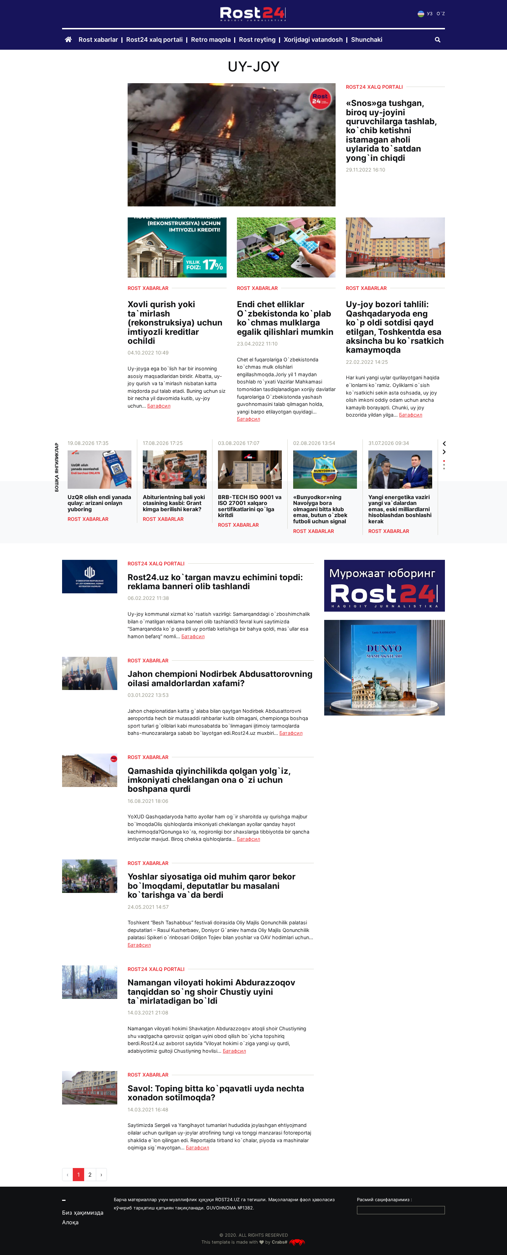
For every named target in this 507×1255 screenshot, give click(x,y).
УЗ (429, 14)
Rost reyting (257, 39)
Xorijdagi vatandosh (313, 39)
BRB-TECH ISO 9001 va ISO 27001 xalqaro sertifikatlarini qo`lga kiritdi (249, 506)
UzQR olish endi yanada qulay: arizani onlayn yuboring (99, 503)
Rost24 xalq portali (154, 39)
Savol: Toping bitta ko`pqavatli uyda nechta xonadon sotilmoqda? (216, 1093)
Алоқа (70, 1222)
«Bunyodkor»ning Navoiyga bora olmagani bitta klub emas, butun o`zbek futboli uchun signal (320, 509)
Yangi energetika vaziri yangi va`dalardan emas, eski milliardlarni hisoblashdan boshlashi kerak (399, 509)
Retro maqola (211, 39)
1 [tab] (444, 461)
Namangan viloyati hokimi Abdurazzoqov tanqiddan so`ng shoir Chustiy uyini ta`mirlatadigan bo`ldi (211, 991)
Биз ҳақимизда (82, 1212)
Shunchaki (366, 39)
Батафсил (158, 406)
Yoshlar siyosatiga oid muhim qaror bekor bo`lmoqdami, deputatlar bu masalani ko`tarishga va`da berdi (212, 885)
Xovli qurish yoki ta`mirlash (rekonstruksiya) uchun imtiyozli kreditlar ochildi (175, 323)
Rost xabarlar (98, 39)
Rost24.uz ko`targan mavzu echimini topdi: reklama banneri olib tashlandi (215, 582)
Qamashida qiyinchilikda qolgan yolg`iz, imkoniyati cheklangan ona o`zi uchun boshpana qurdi (209, 780)
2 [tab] (444, 465)
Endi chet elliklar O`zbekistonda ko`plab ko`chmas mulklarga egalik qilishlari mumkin (285, 318)
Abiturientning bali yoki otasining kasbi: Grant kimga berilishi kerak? (174, 503)
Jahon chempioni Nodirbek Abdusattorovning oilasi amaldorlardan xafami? (220, 679)
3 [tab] (444, 468)
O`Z (441, 14)
